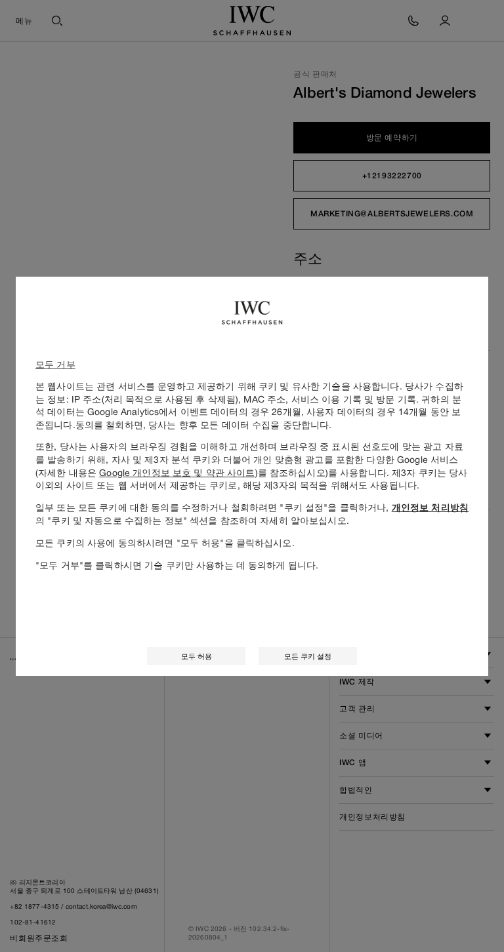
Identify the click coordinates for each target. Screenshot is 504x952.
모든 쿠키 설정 (307, 656)
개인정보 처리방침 (430, 507)
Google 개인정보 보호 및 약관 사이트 (177, 472)
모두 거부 (55, 364)
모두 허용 (196, 656)
